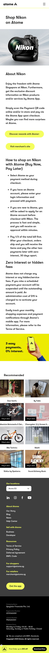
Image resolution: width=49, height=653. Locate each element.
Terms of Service (13, 546)
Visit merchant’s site (20, 146)
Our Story (10, 511)
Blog (8, 514)
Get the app (15, 586)
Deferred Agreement (15, 553)
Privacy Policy (12, 549)
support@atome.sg (15, 566)
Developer (10, 535)
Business (10, 532)
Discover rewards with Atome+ (24, 134)
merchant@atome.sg (16, 574)
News (8, 518)
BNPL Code (11, 556)
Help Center (11, 521)
